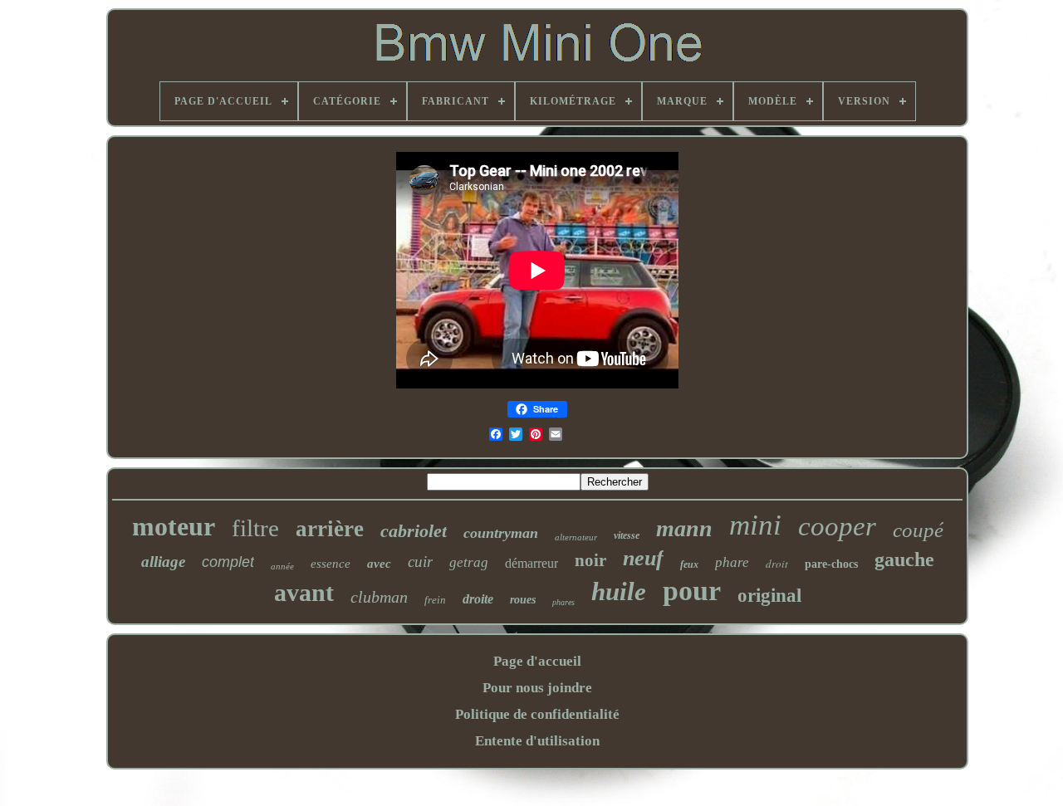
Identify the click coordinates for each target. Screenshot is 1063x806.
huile (618, 591)
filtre (255, 528)
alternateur (576, 537)
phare (732, 562)
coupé (918, 530)
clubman (379, 597)
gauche (904, 559)
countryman (500, 533)
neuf (643, 558)
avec (379, 563)
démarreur (531, 563)
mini (755, 525)
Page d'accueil (537, 661)
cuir (420, 561)
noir (590, 560)
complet (228, 562)
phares (563, 602)
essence (330, 563)
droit (777, 563)
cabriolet (413, 530)
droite (478, 599)
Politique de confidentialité (537, 714)
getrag (468, 562)
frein (435, 600)
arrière (330, 528)
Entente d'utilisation (537, 741)
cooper (837, 526)
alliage (163, 561)
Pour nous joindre (537, 688)
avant (304, 592)
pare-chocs (831, 564)
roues (523, 600)
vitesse (626, 535)
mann (684, 528)
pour (692, 590)
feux (689, 564)
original (769, 595)
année (282, 566)
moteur (173, 526)
